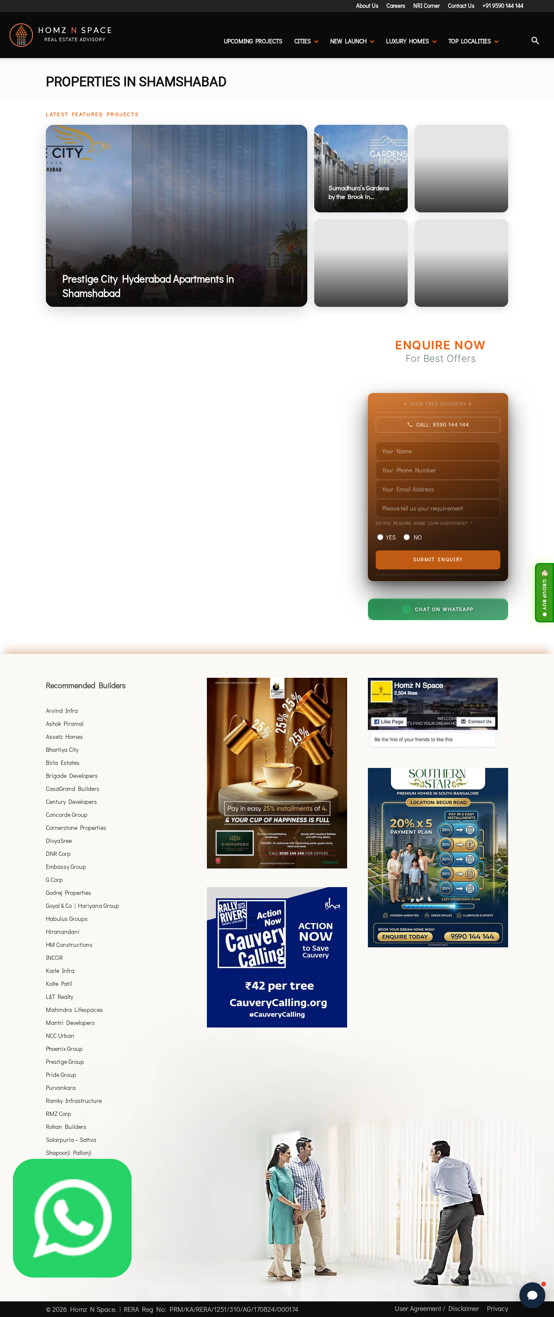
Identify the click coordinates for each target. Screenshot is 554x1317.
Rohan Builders (66, 1126)
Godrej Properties (68, 892)
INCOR (54, 957)
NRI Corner (426, 5)
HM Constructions (69, 944)
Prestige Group (65, 1061)
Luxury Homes (407, 41)
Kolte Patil (59, 983)
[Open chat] (532, 1295)
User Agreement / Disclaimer (437, 1308)
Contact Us (461, 5)
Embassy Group (66, 866)
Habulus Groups (67, 918)
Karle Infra (60, 970)
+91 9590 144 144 (503, 5)
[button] (535, 42)
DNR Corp (58, 853)
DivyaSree (59, 840)
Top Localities (469, 41)
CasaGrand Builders (73, 788)
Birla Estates (63, 762)
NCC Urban (60, 1035)
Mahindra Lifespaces (74, 1009)
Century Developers (71, 801)
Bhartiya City (62, 749)
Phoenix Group (64, 1048)
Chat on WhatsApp (444, 609)
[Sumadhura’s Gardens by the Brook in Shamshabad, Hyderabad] (361, 168)
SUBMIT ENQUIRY (438, 559)
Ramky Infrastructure (74, 1100)
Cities (302, 41)
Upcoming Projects (253, 41)
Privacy (497, 1308)
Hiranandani (63, 931)
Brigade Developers (72, 775)
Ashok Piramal (65, 723)
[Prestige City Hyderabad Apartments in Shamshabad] (176, 216)
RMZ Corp (58, 1113)
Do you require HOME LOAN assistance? (422, 523)
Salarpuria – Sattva (71, 1139)
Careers (396, 5)
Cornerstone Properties (76, 827)
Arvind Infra (62, 710)
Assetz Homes (64, 736)
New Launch (348, 41)
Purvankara (61, 1087)
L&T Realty (59, 996)
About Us (367, 5)
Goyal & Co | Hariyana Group (82, 905)
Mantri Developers (70, 1022)
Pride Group (61, 1074)
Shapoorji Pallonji (69, 1152)
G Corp (54, 879)
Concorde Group (66, 814)
